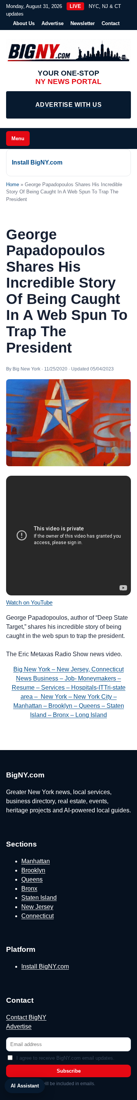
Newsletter (82, 23)
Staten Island (39, 897)
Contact (110, 23)
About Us (24, 23)
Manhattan (35, 861)
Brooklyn (33, 870)
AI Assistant (25, 1086)
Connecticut (37, 916)
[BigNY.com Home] (68, 51)
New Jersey (37, 907)
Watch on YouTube (29, 602)
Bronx (29, 888)
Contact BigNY (26, 1017)
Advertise (52, 23)
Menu (17, 138)
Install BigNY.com (37, 162)
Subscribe (69, 1071)
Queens (32, 879)
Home (12, 184)
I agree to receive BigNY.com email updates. (65, 1058)
